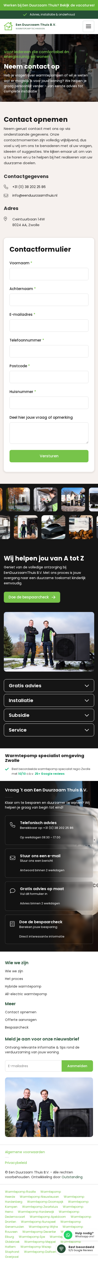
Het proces (14, 978)
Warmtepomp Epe (32, 1237)
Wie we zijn (14, 971)
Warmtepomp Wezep (35, 1247)
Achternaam (23, 288)
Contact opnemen (20, 1012)
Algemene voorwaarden (25, 1152)
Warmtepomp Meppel (40, 1242)
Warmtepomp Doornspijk (45, 1202)
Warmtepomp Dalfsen (40, 1252)
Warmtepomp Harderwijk (36, 1212)
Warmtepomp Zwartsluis (40, 1207)
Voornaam (21, 263)
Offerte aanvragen (21, 1019)
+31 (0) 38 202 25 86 (29, 186)
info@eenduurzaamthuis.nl (34, 195)
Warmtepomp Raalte (20, 1192)
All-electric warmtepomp (26, 994)
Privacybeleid (16, 1162)
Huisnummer (23, 391)
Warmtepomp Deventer (39, 1232)
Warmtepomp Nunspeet (38, 1222)
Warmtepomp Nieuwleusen (39, 1197)
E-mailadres (22, 314)
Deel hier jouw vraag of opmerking (41, 417)
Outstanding (72, 1177)
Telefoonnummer (27, 340)
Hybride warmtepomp (23, 986)
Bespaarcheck (17, 1027)
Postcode (20, 366)
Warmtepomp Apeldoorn (48, 1217)
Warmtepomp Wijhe (43, 1227)
